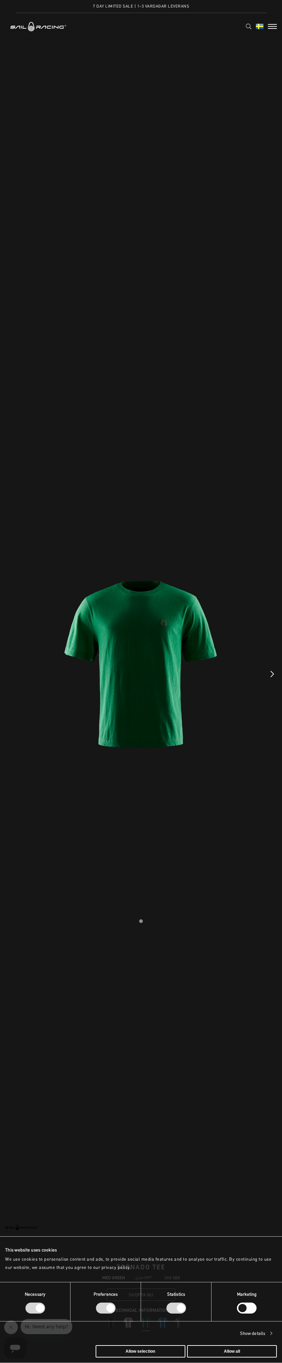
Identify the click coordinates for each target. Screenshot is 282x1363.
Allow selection (140, 1351)
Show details (252, 1333)
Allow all (232, 1351)
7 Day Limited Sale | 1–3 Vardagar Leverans (141, 6)
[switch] (106, 1308)
